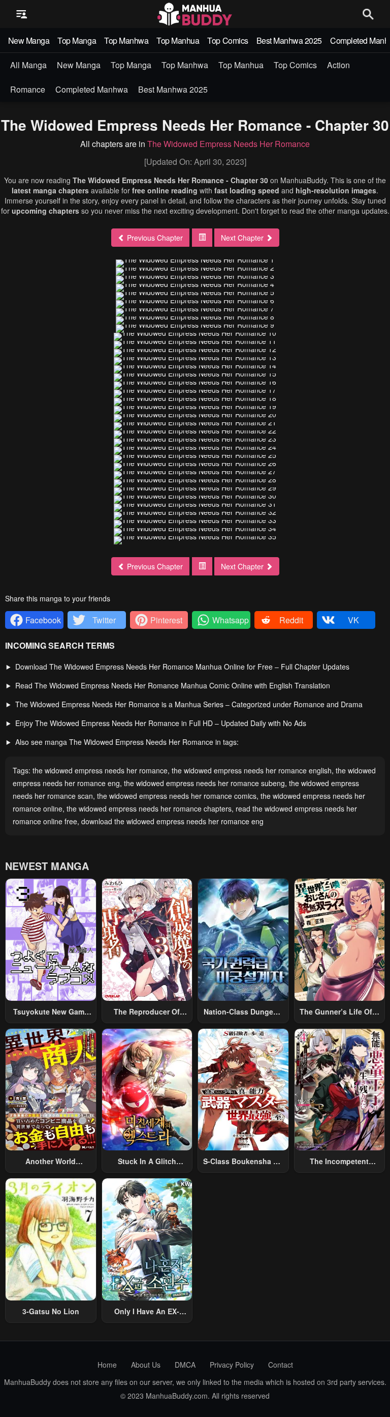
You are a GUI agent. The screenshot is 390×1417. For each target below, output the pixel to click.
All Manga (28, 65)
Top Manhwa (126, 40)
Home (107, 1365)
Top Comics (227, 40)
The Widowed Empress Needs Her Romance (228, 144)
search (368, 14)
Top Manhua (177, 40)
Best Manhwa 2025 (289, 40)
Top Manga (76, 40)
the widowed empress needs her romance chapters (149, 808)
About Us (145, 1365)
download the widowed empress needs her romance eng (172, 821)
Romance (27, 89)
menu (22, 14)
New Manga (29, 40)
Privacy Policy (232, 1365)
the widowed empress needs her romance (100, 770)
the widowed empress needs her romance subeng (204, 783)
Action (338, 65)
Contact (280, 1365)
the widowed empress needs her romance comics (176, 796)
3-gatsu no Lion (50, 1311)
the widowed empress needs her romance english (252, 770)
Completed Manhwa (91, 89)
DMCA (185, 1365)
